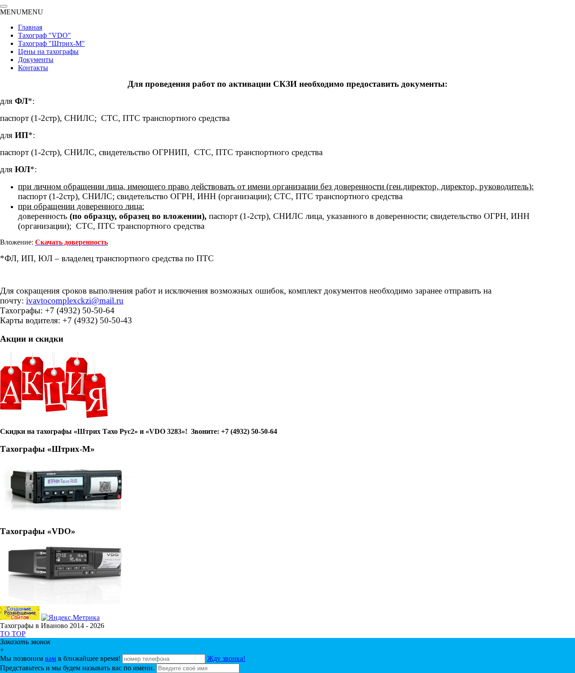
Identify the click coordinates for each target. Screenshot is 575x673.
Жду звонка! (226, 658)
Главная (30, 27)
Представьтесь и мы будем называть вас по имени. (77, 668)
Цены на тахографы (48, 51)
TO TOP (13, 633)
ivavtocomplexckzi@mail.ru (75, 300)
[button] (21, 12)
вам (50, 658)
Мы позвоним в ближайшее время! (61, 658)
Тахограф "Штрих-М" (51, 43)
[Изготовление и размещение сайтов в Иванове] (20, 617)
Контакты (33, 67)
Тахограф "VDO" (44, 35)
